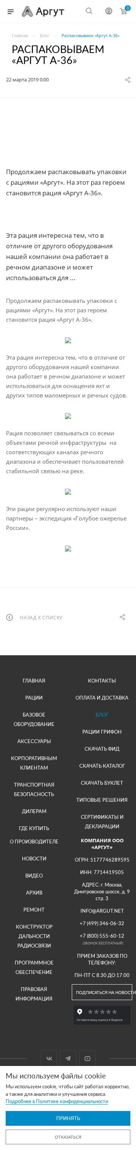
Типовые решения (102, 800)
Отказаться (68, 1136)
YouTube (87, 1058)
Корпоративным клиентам (34, 763)
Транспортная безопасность (34, 789)
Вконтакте (49, 1058)
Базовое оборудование (34, 719)
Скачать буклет (102, 783)
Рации (34, 698)
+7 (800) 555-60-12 (102, 936)
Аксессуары (34, 741)
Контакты (102, 681)
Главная (34, 681)
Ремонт (34, 910)
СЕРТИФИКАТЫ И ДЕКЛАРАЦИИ (102, 821)
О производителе (34, 841)
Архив (34, 893)
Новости (34, 858)
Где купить (34, 828)
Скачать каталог (102, 766)
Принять (68, 1118)
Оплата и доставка (102, 698)
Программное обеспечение (34, 967)
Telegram (68, 1058)
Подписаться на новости (104, 992)
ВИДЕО (34, 876)
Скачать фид (102, 749)
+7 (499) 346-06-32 (102, 923)
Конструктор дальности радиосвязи (34, 936)
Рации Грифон (102, 732)
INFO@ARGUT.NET (102, 911)
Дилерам (34, 811)
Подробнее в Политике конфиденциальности (57, 1101)
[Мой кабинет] (108, 12)
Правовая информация (34, 994)
